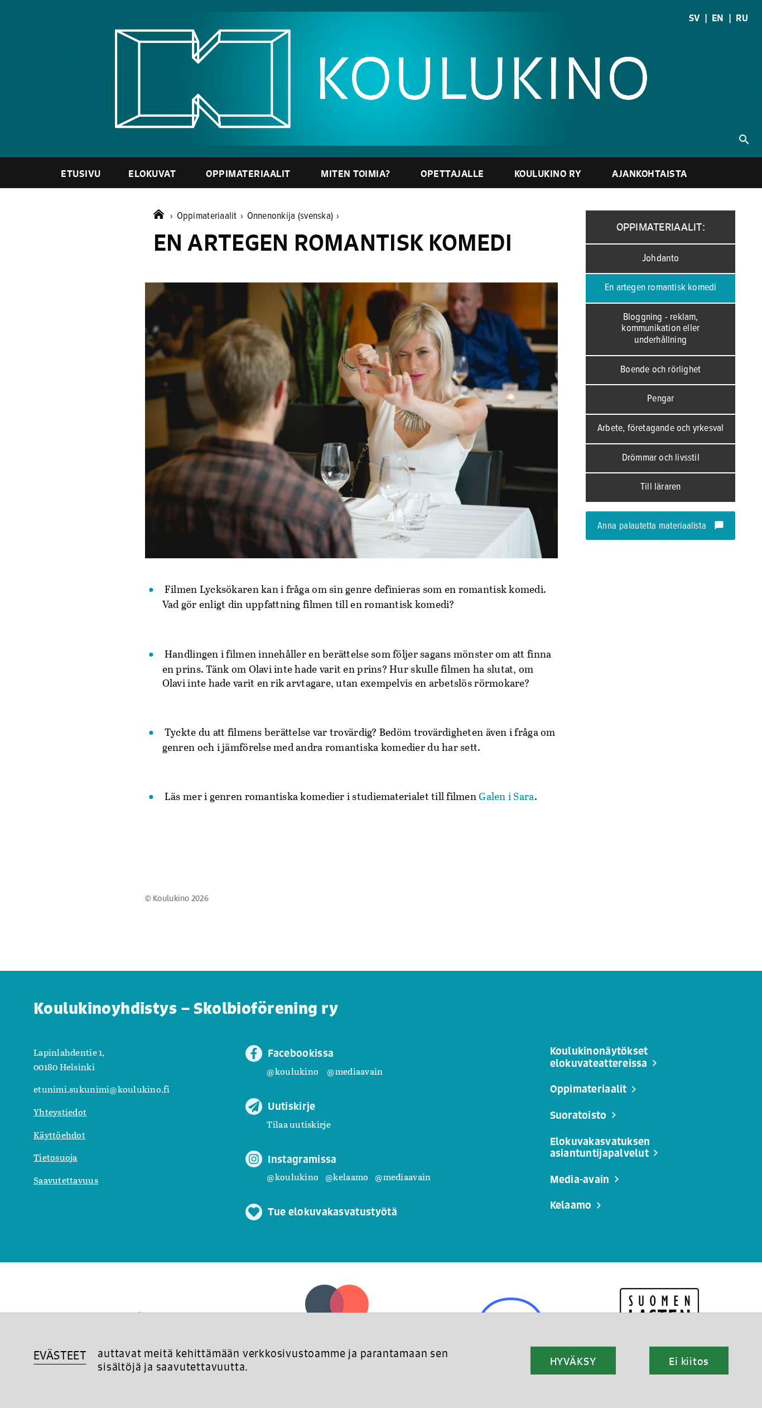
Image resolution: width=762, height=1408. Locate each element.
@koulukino (293, 1071)
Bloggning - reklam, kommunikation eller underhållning (660, 329)
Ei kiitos (689, 1361)
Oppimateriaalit (248, 173)
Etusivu (81, 173)
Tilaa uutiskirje (298, 1124)
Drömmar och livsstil (661, 458)
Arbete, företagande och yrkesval (660, 428)
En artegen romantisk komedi (660, 287)
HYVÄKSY (573, 1361)
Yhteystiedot (59, 1111)
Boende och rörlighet (660, 369)
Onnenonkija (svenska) (293, 216)
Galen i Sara (506, 796)
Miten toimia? (355, 173)
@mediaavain (355, 1071)
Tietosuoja (55, 1157)
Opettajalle (452, 173)
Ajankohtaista (649, 173)
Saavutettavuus (65, 1180)
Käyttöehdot (59, 1134)
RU (742, 17)
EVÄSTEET (59, 1355)
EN (718, 17)
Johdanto (660, 258)
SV (694, 17)
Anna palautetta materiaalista (660, 526)
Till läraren (660, 487)
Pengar (660, 398)
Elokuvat (152, 173)
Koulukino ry (548, 173)
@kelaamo (346, 1176)
